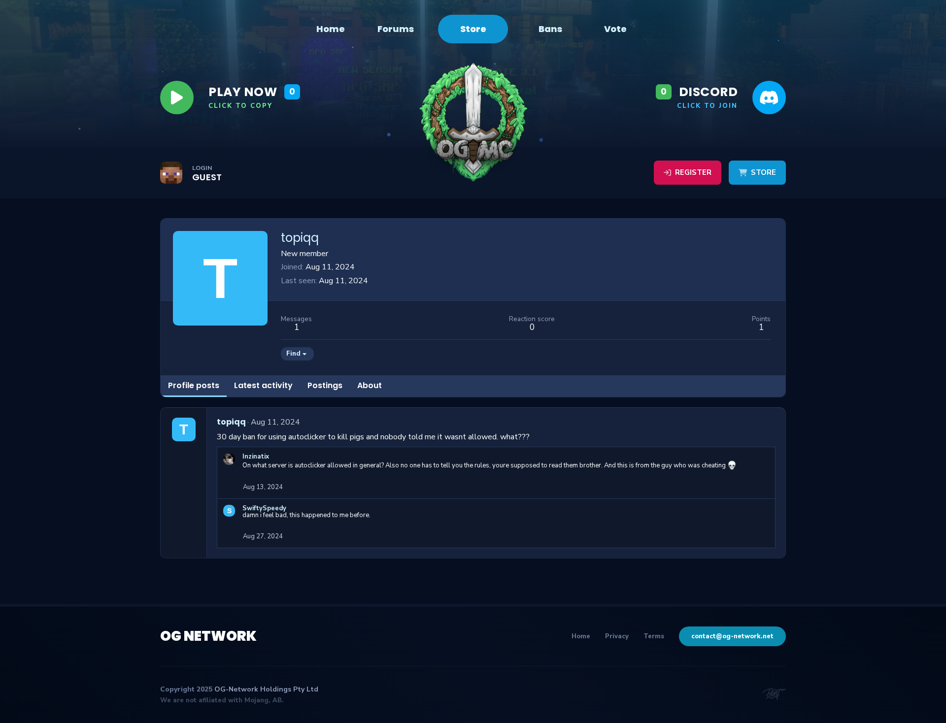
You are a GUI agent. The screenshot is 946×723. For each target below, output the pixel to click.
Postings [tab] (324, 385)
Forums (395, 29)
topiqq (231, 421)
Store (473, 29)
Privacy (617, 636)
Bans (550, 29)
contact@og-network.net (732, 636)
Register (693, 172)
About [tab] (369, 385)
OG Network (208, 636)
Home (330, 29)
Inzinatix (255, 456)
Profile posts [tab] (193, 385)
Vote (615, 29)
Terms (653, 636)
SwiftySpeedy (264, 508)
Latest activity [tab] (263, 385)
